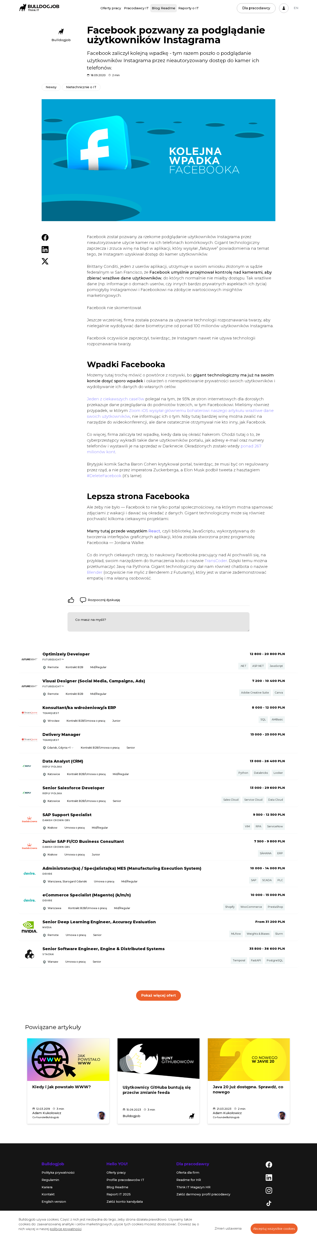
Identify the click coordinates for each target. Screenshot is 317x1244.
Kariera (47, 1187)
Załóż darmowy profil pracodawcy (203, 1194)
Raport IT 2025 (119, 1194)
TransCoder (216, 560)
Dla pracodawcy (256, 8)
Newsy (51, 87)
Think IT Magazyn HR (193, 1187)
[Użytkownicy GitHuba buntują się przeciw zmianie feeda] (159, 1059)
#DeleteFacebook (104, 475)
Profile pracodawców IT (125, 1180)
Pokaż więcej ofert (158, 995)
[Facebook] (268, 1164)
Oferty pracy (110, 8)
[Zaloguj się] (284, 8)
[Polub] (70, 600)
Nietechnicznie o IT (81, 87)
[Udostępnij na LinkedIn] (45, 249)
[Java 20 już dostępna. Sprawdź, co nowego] (249, 1059)
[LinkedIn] (268, 1177)
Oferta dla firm (187, 1173)
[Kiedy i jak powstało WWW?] (68, 1059)
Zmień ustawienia (228, 1228)
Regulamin (50, 1180)
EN (296, 8)
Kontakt (48, 1194)
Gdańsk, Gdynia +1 (59, 747)
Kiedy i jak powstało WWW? (61, 1087)
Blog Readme (163, 8)
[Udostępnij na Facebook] (45, 237)
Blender (94, 572)
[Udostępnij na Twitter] (45, 261)
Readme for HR (188, 1180)
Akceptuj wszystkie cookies (274, 1229)
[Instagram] (268, 1190)
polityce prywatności (66, 1229)
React (154, 531)
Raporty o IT (188, 8)
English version (54, 1202)
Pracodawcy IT (136, 8)
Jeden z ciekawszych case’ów (115, 399)
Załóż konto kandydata (125, 1202)
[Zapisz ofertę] (292, 660)
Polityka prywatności (58, 1173)
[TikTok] (268, 1203)
